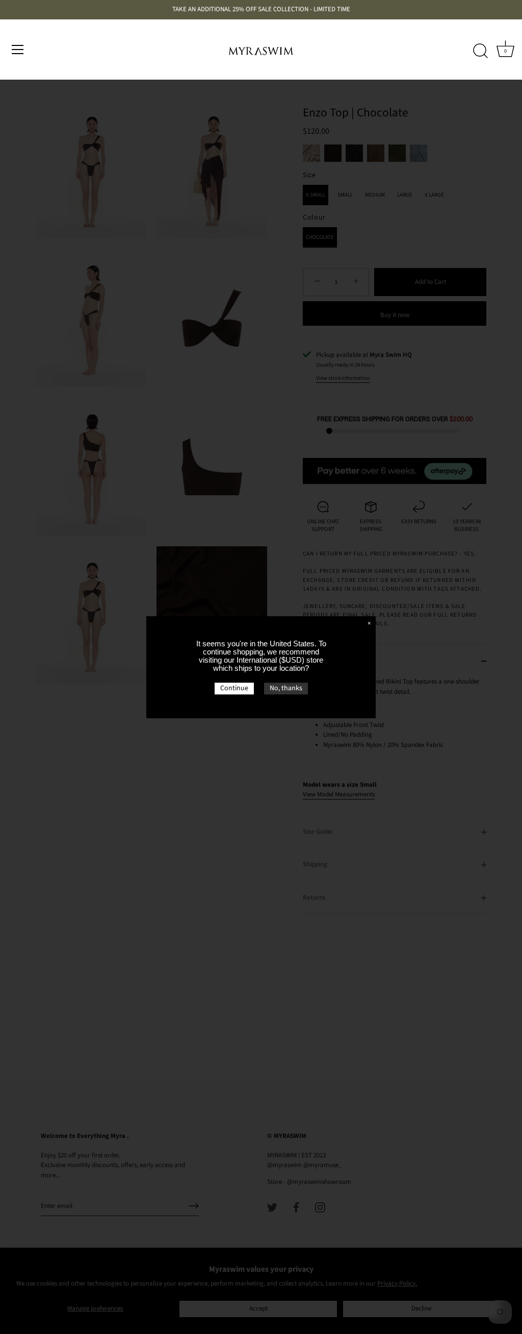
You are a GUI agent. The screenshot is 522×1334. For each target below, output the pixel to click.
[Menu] (18, 49)
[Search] (480, 51)
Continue (234, 688)
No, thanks (286, 688)
